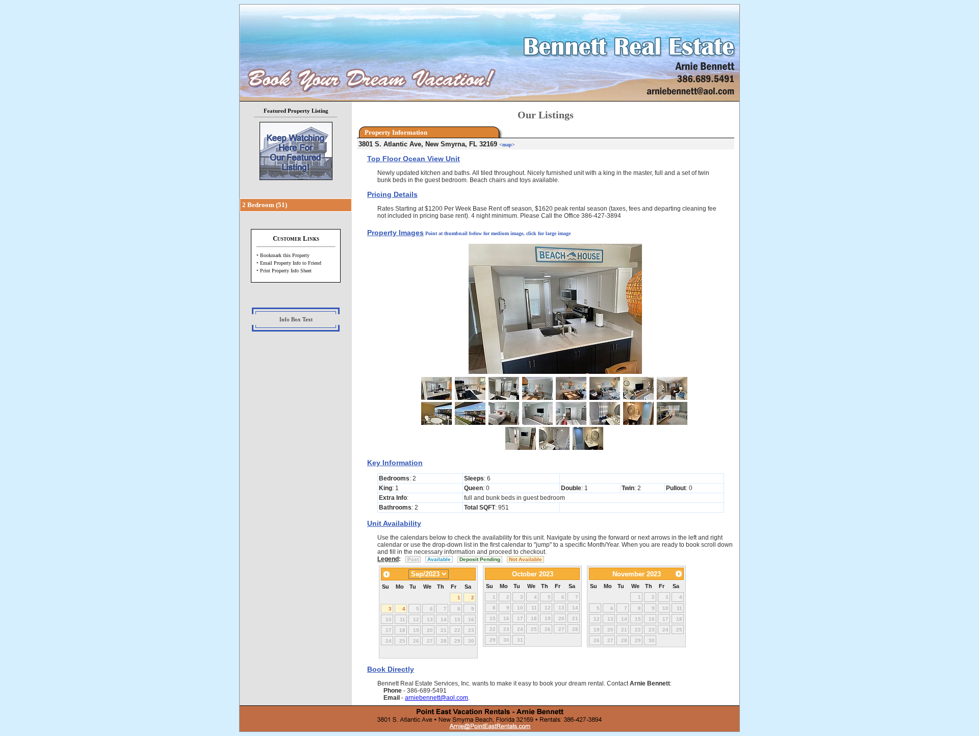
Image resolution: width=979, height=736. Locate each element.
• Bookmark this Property (283, 255)
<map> (507, 144)
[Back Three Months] (386, 575)
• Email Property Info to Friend (288, 263)
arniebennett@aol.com (436, 697)
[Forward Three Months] (679, 574)
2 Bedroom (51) (264, 205)
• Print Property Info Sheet (284, 270)
